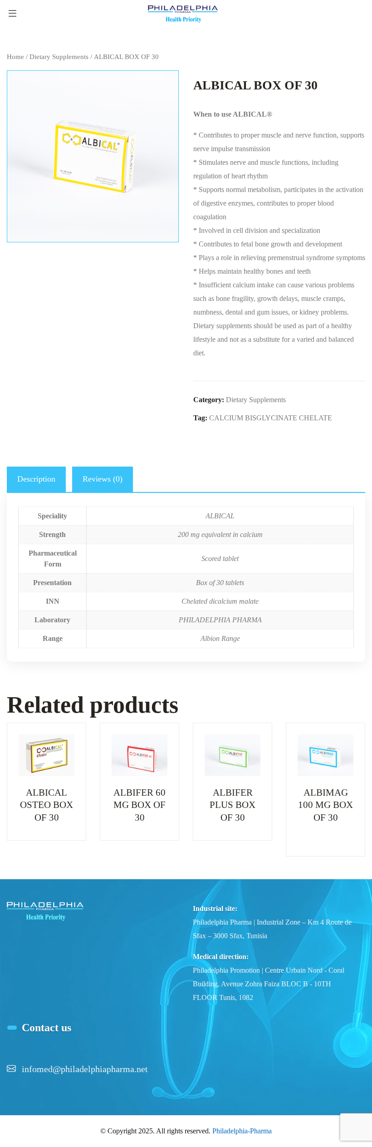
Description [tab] (36, 478)
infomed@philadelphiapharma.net (85, 1069)
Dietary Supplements (58, 56)
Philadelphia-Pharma (242, 1131)
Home (15, 56)
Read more (47, 793)
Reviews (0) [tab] (102, 478)
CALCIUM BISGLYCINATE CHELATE (270, 418)
